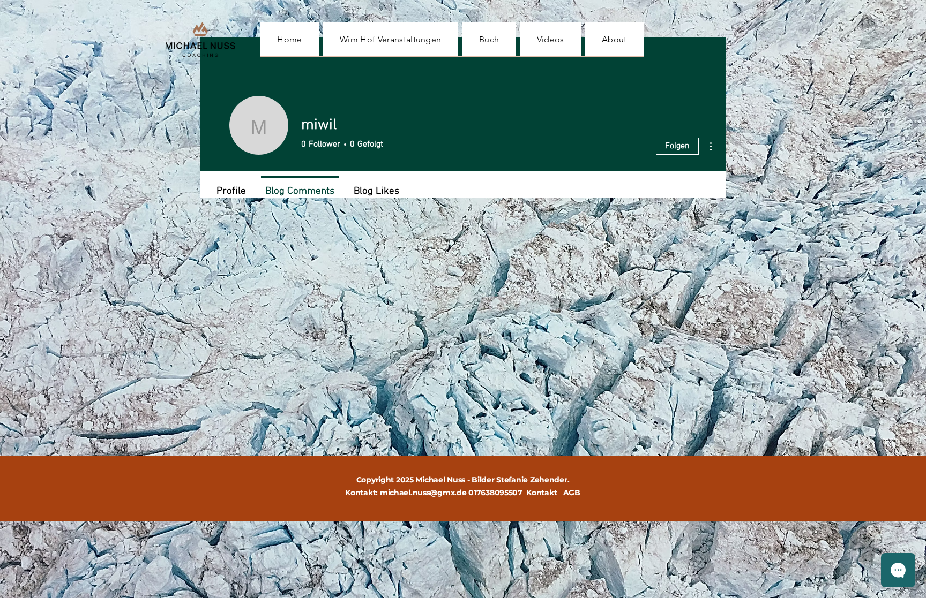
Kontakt (541, 492)
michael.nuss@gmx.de (423, 492)
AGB (571, 492)
